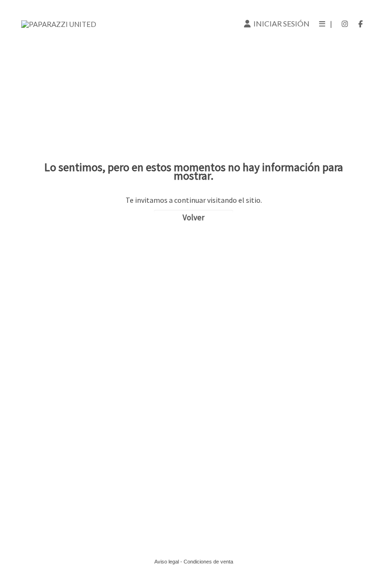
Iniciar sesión (280, 23)
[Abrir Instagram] (345, 23)
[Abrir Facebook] (360, 23)
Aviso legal (166, 561)
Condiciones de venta (208, 561)
